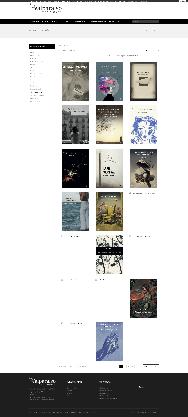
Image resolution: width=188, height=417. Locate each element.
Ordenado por (132, 56)
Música (32, 71)
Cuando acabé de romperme (75, 81)
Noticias (56, 21)
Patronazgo (114, 21)
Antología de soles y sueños (109, 298)
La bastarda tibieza (75, 298)
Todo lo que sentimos (143, 255)
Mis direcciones (105, 393)
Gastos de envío (71, 412)
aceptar (182, 1)
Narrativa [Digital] (36, 62)
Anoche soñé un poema (109, 81)
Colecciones (34, 21)
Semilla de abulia (75, 341)
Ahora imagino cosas (143, 298)
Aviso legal (33, 412)
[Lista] (64, 55)
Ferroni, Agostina (75, 209)
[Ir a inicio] (142, 30)
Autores (45, 21)
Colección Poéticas (37, 95)
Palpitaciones (75, 255)
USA (68, 396)
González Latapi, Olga (109, 209)
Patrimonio (34, 86)
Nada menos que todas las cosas (109, 342)
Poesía (32, 52)
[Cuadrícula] (61, 55)
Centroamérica (72, 388)
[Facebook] (145, 9)
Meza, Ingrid (143, 165)
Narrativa (33, 58)
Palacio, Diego (109, 165)
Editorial (60, 412)
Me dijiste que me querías (75, 124)
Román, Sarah (75, 122)
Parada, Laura (75, 165)
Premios (66, 21)
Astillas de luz (75, 168)
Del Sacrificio (143, 81)
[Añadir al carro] (75, 97)
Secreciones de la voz (109, 255)
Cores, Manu (75, 79)
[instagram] (154, 9)
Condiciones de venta (47, 412)
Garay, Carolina (109, 79)
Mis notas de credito (106, 391)
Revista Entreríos (36, 89)
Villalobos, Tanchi (75, 296)
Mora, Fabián (143, 296)
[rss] (158, 9)
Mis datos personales (107, 396)
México (69, 393)
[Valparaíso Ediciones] (46, 9)
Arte (31, 68)
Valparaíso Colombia (97, 21)
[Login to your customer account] (136, 9)
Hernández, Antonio (143, 79)
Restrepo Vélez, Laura (109, 339)
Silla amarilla (109, 211)
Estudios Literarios (37, 74)
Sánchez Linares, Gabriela (109, 122)
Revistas (33, 77)
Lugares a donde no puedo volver (75, 212)
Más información (141, 1)
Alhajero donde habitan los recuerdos (143, 169)
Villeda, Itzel (143, 209)
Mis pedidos (103, 388)
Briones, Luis (75, 252)
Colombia (70, 391)
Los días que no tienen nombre (143, 212)
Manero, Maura (143, 122)
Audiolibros (34, 98)
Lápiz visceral (109, 168)
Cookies (93, 412)
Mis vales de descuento (108, 398)
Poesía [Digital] (35, 55)
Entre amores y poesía (143, 124)
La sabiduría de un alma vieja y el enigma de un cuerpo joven (109, 126)
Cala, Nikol (75, 339)
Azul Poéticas (35, 101)
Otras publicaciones (37, 80)
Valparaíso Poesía (36, 92)
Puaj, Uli (109, 252)
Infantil (32, 65)
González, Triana (143, 252)
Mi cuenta (105, 382)
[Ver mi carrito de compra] (130, 10)
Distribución (83, 412)
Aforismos (34, 83)
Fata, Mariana (109, 296)
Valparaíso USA (79, 21)
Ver (108, 56)
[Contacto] (140, 9)
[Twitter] (150, 9)
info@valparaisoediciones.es (43, 400)
